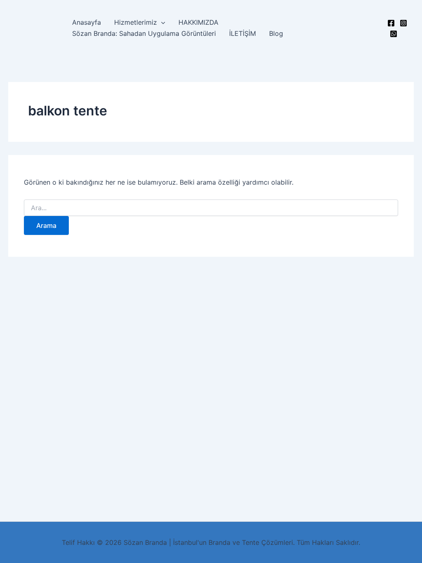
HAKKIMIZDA (198, 22)
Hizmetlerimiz (135, 22)
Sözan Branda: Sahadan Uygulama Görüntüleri (144, 33)
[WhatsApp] (393, 34)
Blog (276, 33)
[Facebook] (391, 23)
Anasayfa (86, 22)
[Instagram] (403, 23)
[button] (161, 22)
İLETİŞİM (242, 33)
